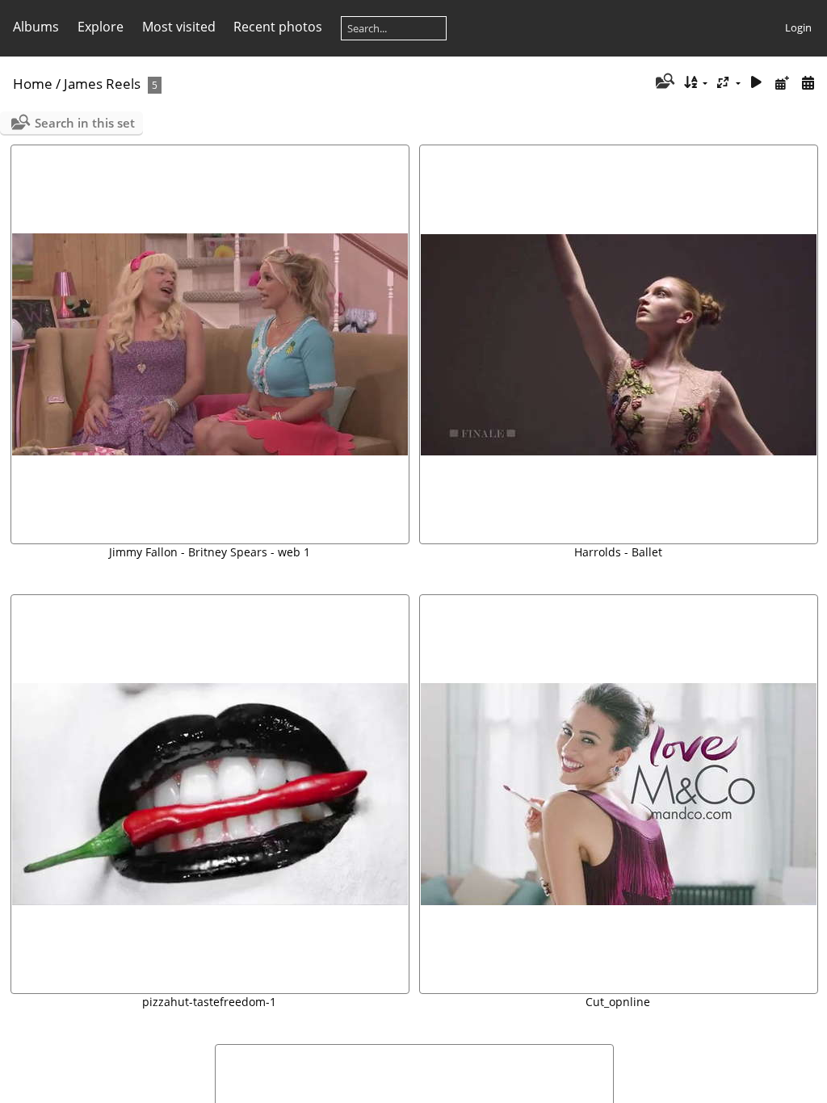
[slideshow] (756, 83)
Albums (36, 27)
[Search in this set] (663, 82)
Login (798, 27)
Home (32, 83)
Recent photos (277, 27)
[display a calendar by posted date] (781, 83)
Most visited (179, 27)
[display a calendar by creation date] (807, 83)
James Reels (102, 83)
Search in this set (85, 123)
